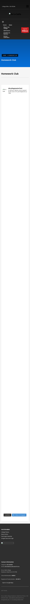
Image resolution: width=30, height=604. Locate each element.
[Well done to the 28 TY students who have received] (15, 507)
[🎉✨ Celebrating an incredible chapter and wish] (15, 274)
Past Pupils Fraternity (6, 536)
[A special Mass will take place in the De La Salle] (15, 376)
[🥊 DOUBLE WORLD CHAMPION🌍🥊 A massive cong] (15, 148)
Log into (25, 30)
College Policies (5, 532)
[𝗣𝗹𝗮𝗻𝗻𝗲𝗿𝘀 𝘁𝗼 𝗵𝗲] (15, 407)
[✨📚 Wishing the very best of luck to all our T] (15, 359)
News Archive (4, 534)
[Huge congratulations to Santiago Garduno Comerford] (15, 466)
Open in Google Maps (7, 582)
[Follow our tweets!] (11, 590)
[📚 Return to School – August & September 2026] (15, 128)
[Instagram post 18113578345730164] (15, 433)
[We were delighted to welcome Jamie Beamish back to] (15, 445)
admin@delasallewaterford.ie (12, 566)
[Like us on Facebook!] (8, 590)
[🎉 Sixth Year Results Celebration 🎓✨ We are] (15, 108)
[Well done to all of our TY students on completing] (15, 491)
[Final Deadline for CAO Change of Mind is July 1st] (15, 304)
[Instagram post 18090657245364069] (15, 436)
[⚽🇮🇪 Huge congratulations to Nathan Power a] (15, 195)
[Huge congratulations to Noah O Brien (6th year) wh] (15, 173)
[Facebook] (2, 2)
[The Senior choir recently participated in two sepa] (15, 333)
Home (4, 55)
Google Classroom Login (7, 538)
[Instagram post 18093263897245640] (15, 438)
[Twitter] (5, 2)
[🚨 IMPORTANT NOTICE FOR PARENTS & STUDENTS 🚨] (15, 214)
